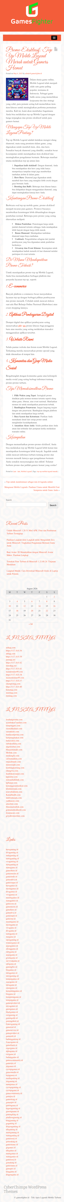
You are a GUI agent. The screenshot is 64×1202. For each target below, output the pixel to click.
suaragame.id (11, 981)
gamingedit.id (12, 1018)
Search (9, 499)
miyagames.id (12, 1006)
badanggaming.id (13, 1039)
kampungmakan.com (14, 737)
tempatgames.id (12, 978)
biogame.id (10, 993)
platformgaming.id (14, 1117)
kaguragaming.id (13, 1108)
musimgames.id (12, 897)
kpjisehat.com (12, 776)
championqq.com (13, 683)
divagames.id (11, 891)
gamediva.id (11, 912)
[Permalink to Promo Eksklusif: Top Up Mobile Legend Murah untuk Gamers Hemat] (17, 88)
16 (54, 606)
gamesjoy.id (11, 1063)
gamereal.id (11, 1027)
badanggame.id (12, 1057)
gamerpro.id (11, 1102)
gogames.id (10, 1147)
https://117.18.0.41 (14, 668)
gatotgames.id (12, 1009)
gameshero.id (11, 870)
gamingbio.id (11, 966)
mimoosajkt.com (13, 764)
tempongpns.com (13, 725)
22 (47, 610)
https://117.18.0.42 (14, 662)
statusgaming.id (12, 1135)
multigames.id (12, 1153)
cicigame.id (11, 1054)
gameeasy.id (11, 1159)
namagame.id (11, 933)
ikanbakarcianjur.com (15, 773)
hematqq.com (11, 689)
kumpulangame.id (13, 996)
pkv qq (22, 325)
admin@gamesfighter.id (33, 73)
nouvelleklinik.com (14, 791)
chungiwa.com (12, 770)
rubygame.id (11, 951)
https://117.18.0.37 (14, 680)
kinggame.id (11, 1171)
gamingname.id (12, 1111)
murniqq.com (11, 692)
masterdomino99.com (15, 677)
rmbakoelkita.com (13, 743)
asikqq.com (10, 647)
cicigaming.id (11, 1015)
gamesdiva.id (11, 879)
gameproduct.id (12, 1033)
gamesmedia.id (12, 1072)
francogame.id (12, 1042)
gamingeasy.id (12, 1105)
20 (32, 610)
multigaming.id (12, 1132)
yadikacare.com (12, 800)
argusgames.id (12, 945)
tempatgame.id (12, 999)
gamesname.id (12, 1144)
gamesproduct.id (13, 1002)
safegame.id (11, 963)
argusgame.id (11, 954)
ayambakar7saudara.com (16, 722)
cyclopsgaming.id (13, 1087)
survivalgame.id (12, 960)
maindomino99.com (14, 671)
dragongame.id (12, 1174)
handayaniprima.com (15, 734)
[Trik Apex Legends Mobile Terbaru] (32, 13)
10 (10, 606)
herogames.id (11, 885)
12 (25, 606)
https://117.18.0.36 (14, 650)
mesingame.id (12, 924)
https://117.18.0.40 (14, 686)
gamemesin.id (12, 906)
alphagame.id (11, 1051)
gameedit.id (11, 1036)
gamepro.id (10, 1168)
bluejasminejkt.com (14, 749)
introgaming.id (12, 975)
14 (39, 606)
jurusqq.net (10, 659)
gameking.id (11, 1162)
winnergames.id (12, 942)
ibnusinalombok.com (15, 806)
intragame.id (11, 984)
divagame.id (11, 930)
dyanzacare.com (12, 812)
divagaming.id (12, 852)
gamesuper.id (11, 915)
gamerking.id (11, 1099)
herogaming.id (12, 849)
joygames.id (11, 1066)
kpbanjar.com (11, 782)
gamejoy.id (10, 1096)
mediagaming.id (12, 1078)
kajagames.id (11, 1075)
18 (17, 610)
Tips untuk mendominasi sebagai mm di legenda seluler (29, 481)
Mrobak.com (11, 752)
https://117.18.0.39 (14, 656)
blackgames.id (12, 1012)
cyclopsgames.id (13, 1069)
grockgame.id (11, 957)
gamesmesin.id (12, 873)
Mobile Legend (26, 471)
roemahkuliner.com (14, 728)
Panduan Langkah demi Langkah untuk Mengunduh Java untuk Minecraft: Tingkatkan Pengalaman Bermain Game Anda (31, 542)
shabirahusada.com (14, 797)
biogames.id (11, 969)
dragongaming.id (13, 1126)
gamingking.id (12, 1114)
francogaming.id (13, 1024)
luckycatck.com (12, 740)
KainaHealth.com (13, 794)
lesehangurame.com (14, 719)
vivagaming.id (12, 861)
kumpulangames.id (14, 990)
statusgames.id (12, 1156)
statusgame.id (11, 867)
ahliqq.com (10, 653)
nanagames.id (11, 1084)
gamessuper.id (12, 882)
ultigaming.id (11, 1129)
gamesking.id (11, 1141)
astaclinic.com (12, 803)
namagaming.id (12, 858)
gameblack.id (11, 1045)
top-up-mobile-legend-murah (47, 471)
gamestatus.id (11, 1165)
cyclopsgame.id (12, 1090)
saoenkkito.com (12, 731)
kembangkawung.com (15, 767)
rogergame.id (11, 1048)
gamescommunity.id (14, 1060)
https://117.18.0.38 (14, 674)
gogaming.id (11, 1123)
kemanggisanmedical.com (17, 785)
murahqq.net (11, 665)
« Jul (31, 623)
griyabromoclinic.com (15, 815)
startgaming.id (12, 864)
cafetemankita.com (14, 758)
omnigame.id (11, 987)
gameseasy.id (11, 1138)
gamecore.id (11, 903)
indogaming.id (12, 855)
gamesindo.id (11, 876)
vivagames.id (11, 894)
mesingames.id (12, 888)
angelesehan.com (13, 746)
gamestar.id (10, 918)
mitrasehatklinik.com (15, 779)
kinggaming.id (12, 1120)
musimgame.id (12, 921)
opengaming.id (12, 939)
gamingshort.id (12, 1021)
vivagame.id (11, 927)
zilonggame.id (12, 948)
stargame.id (11, 936)
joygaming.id (11, 1081)
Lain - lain (16, 471)
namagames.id (12, 900)
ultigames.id (11, 1150)
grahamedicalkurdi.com (16, 809)
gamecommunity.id (14, 1093)
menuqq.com (11, 695)
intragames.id (11, 972)
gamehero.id (11, 909)
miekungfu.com (12, 755)
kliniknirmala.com (13, 788)
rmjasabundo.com (13, 761)
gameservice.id (12, 1030)
